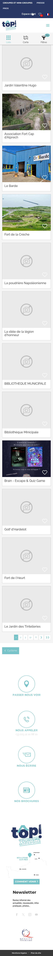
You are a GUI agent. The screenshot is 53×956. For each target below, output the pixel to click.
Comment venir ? (26, 881)
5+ (31, 637)
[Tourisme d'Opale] (26, 835)
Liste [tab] (8, 42)
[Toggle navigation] (48, 25)
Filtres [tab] (44, 42)
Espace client (29, 14)
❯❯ (47, 637)
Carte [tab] (26, 42)
